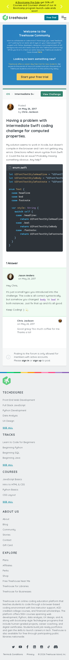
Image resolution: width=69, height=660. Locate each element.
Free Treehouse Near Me (16, 581)
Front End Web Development (19, 399)
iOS (8, 94)
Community (9, 529)
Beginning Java (11, 457)
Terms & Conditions (13, 654)
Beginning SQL (11, 452)
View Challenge (52, 94)
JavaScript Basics (12, 479)
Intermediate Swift (26, 94)
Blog (5, 524)
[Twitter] (13, 646)
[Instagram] (41, 646)
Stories (6, 534)
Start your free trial (34, 77)
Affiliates (7, 565)
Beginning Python (13, 447)
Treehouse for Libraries (15, 586)
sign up (37, 360)
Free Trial (51, 17)
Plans (5, 560)
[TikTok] (48, 646)
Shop (5, 575)
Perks (5, 570)
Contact (7, 540)
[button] (7, 6)
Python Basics (10, 489)
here (40, 52)
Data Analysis (10, 415)
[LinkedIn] (34, 646)
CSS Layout (9, 494)
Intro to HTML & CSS (14, 484)
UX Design (8, 420)
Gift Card (8, 545)
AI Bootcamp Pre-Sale (27, 2)
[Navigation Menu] (63, 17)
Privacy (30, 654)
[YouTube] (20, 646)
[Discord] (55, 646)
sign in (25, 360)
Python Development (14, 410)
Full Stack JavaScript (14, 405)
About (6, 519)
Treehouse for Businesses (17, 591)
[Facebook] (27, 646)
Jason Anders (26, 275)
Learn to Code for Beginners (19, 442)
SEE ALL (8, 427)
